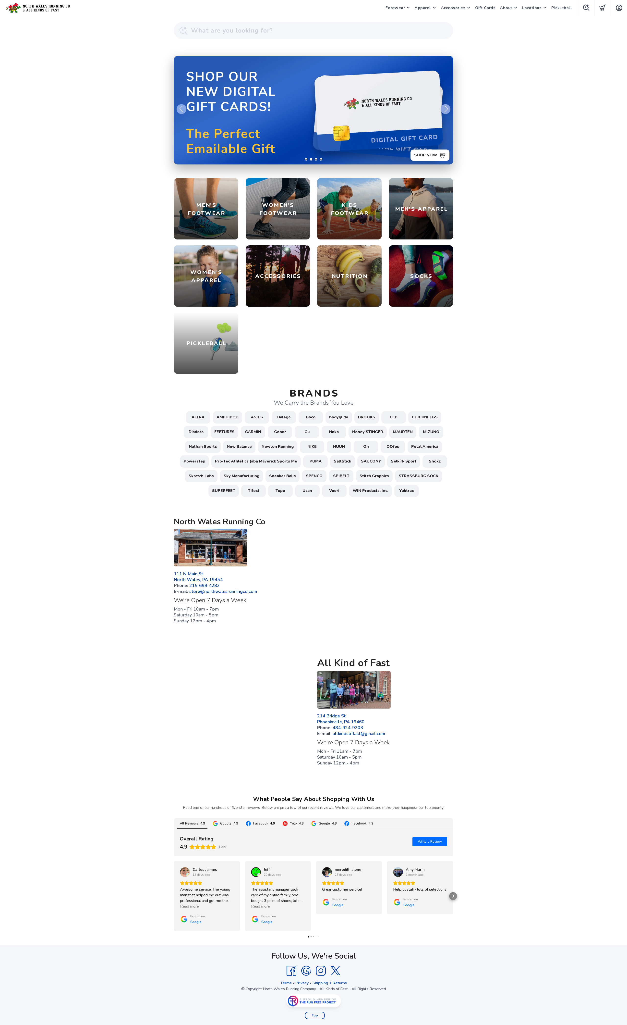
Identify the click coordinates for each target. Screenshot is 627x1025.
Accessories (453, 8)
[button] (174, 896)
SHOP (431, 155)
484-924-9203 (348, 728)
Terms (286, 983)
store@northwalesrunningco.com (223, 591)
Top (315, 1015)
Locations (532, 8)
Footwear (395, 8)
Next (445, 109)
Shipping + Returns (330, 983)
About (506, 8)
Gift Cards (485, 8)
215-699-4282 (204, 585)
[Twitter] (335, 970)
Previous (181, 109)
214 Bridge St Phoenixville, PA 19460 (340, 719)
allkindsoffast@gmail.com (359, 734)
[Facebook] (291, 970)
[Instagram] (321, 970)
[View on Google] (185, 872)
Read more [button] (189, 906)
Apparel (423, 8)
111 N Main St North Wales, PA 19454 (198, 577)
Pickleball (561, 8)
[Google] (306, 970)
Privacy (302, 983)
